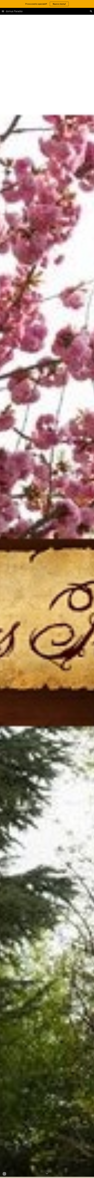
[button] (3, 11)
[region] (47, 4)
